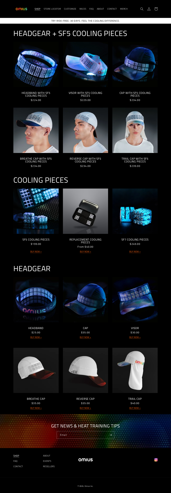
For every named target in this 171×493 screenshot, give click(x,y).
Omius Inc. (89, 486)
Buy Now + (36, 251)
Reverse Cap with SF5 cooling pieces (85, 160)
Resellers (49, 466)
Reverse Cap (85, 398)
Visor (135, 328)
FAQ (15, 461)
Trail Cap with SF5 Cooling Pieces (135, 160)
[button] (141, 8)
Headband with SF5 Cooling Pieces (36, 94)
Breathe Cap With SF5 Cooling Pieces (36, 160)
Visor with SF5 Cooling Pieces (85, 94)
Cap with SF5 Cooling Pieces (135, 94)
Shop (16, 455)
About (46, 455)
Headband (36, 328)
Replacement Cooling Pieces (85, 241)
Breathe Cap (36, 398)
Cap (85, 328)
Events (47, 461)
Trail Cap (135, 398)
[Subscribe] (110, 435)
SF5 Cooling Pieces (36, 239)
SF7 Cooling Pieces (135, 239)
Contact (18, 466)
